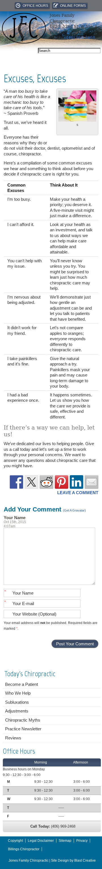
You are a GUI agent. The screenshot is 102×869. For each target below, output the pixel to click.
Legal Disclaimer (41, 841)
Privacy (82, 841)
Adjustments (16, 711)
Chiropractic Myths (22, 720)
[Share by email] (91, 482)
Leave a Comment (77, 492)
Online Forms (73, 6)
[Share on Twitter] (31, 482)
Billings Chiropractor (23, 849)
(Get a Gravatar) (74, 510)
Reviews (13, 737)
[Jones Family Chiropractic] (23, 42)
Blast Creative (85, 860)
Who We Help (18, 693)
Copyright (15, 841)
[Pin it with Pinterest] (61, 482)
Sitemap (65, 841)
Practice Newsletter (23, 728)
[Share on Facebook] (16, 482)
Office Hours (35, 6)
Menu (21, 50)
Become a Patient (21, 684)
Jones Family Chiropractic (28, 860)
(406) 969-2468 (79, 37)
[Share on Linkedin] (76, 482)
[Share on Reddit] (46, 482)
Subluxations (17, 702)
